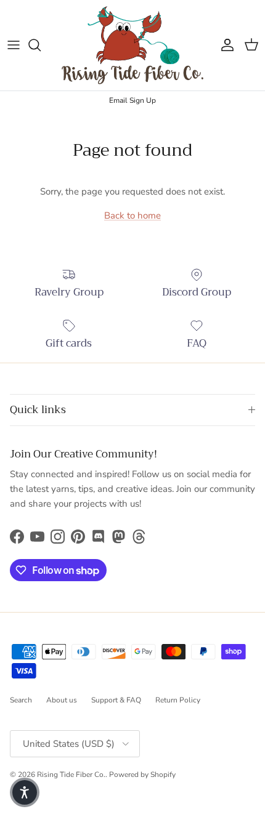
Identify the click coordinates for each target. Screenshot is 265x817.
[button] (24, 792)
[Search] (40, 44)
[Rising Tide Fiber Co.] (132, 45)
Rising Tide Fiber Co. (71, 774)
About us (61, 700)
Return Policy (177, 700)
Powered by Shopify (142, 774)
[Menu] (13, 44)
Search (21, 700)
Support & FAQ (116, 700)
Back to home (132, 215)
